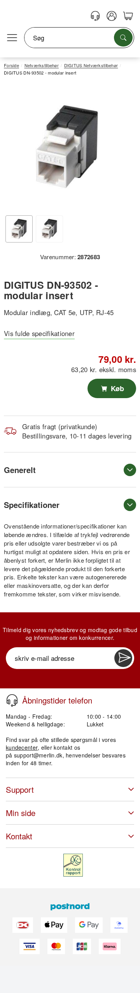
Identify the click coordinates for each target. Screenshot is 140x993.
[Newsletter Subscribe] (123, 658)
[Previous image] (15, 148)
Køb (116, 388)
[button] (67, 146)
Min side (20, 812)
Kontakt (19, 836)
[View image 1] (19, 229)
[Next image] (118, 148)
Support (20, 789)
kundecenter (22, 747)
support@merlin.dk (38, 755)
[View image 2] (49, 229)
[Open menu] (12, 38)
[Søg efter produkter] (123, 38)
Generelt (20, 469)
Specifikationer (32, 504)
